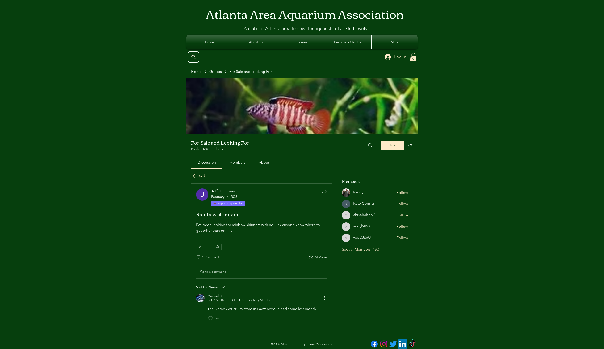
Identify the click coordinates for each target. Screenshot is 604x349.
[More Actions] (324, 298)
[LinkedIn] (402, 344)
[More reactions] (215, 247)
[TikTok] (412, 344)
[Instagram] (383, 344)
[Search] (193, 57)
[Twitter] (393, 344)
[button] (413, 57)
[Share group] (410, 145)
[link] (207, 162)
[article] (261, 254)
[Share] (324, 191)
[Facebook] (374, 344)
